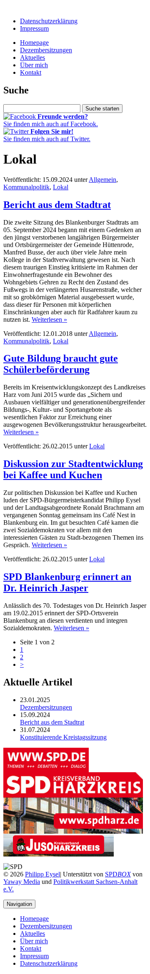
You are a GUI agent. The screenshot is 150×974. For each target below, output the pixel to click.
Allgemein (102, 179)
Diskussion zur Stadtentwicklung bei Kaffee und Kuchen (73, 469)
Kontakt (30, 72)
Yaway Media (21, 881)
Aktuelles (32, 57)
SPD (118, 874)
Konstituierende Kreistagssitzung (63, 737)
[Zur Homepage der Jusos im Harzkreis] (58, 854)
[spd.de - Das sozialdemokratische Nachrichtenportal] (46, 769)
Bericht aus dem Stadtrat (57, 204)
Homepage (34, 42)
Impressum (34, 28)
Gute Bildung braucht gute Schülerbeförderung (60, 364)
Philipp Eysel (42, 874)
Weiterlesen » (49, 319)
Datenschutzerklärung (49, 20)
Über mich (34, 65)
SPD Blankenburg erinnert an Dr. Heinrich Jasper (67, 582)
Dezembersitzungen (46, 50)
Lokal (60, 187)
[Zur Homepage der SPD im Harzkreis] (73, 831)
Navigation (19, 904)
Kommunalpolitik (26, 187)
